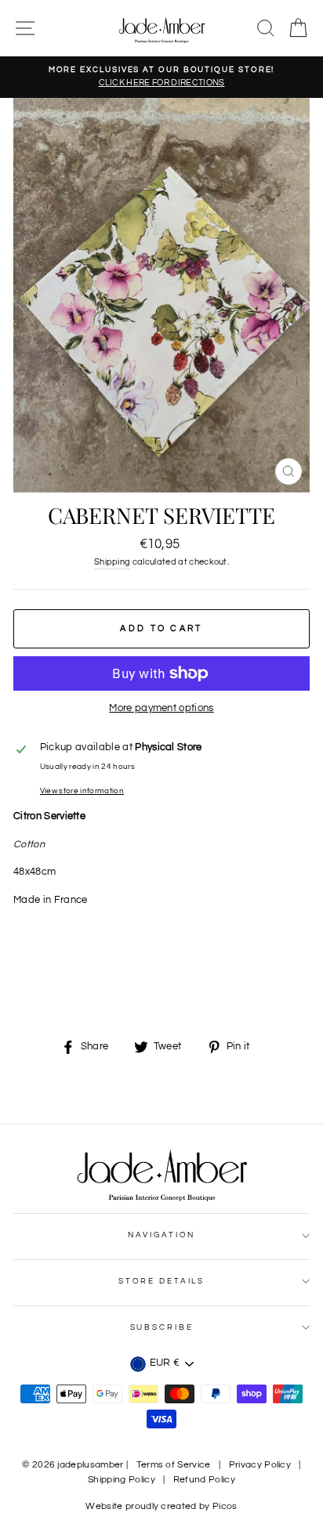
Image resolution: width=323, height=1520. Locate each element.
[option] (161, 77)
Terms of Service (173, 1465)
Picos (225, 1506)
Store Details (161, 1281)
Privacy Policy (260, 1465)
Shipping (112, 562)
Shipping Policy (121, 1480)
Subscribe (162, 1327)
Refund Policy (204, 1480)
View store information (82, 791)
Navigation (162, 1235)
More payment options (161, 708)
